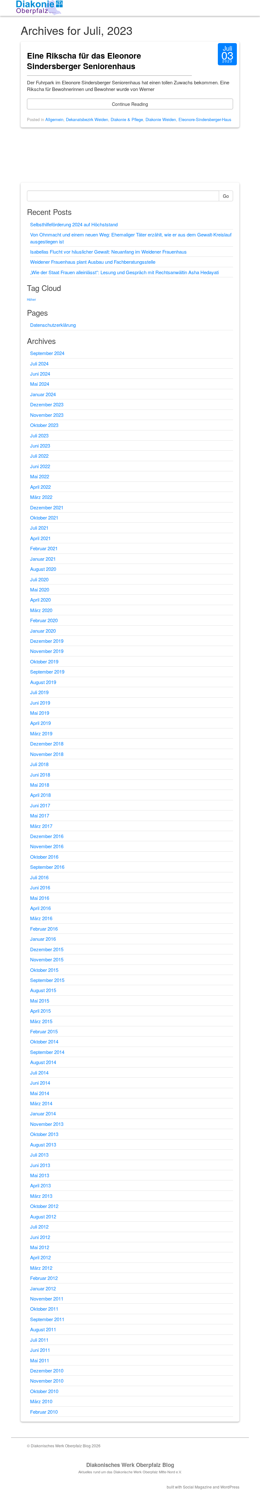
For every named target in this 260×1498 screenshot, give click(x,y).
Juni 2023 (40, 445)
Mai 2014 (39, 1093)
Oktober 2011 (44, 1308)
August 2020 (43, 568)
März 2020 (41, 610)
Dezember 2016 (46, 836)
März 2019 (41, 733)
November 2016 (46, 846)
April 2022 (40, 486)
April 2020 (40, 599)
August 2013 (43, 1144)
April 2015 (40, 1010)
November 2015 (46, 959)
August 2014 (43, 1062)
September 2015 (47, 980)
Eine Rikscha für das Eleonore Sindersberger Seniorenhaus (84, 61)
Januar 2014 (43, 1113)
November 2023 (46, 414)
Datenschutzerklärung (53, 324)
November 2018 (46, 754)
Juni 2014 (40, 1082)
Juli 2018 (39, 764)
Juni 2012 (40, 1237)
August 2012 (43, 1216)
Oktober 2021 (44, 517)
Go (226, 196)
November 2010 (46, 1380)
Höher (31, 299)
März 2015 (41, 1021)
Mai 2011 (39, 1360)
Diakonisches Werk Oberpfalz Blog (130, 1465)
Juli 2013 (39, 1154)
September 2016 (47, 866)
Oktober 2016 (44, 856)
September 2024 (47, 353)
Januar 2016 (43, 938)
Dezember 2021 (46, 507)
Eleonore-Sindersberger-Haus (205, 119)
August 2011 (43, 1329)
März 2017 (41, 826)
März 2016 (41, 918)
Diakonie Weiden (161, 119)
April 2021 (40, 538)
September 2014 (47, 1052)
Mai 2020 (39, 589)
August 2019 (43, 682)
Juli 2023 (39, 435)
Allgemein (54, 119)
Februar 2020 (44, 620)
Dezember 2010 (46, 1370)
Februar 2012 (44, 1278)
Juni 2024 (40, 373)
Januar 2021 (43, 558)
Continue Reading (130, 104)
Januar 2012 (43, 1288)
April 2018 (40, 794)
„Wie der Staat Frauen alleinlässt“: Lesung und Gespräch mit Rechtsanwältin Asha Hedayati (124, 272)
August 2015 (43, 990)
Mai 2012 (39, 1247)
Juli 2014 (39, 1072)
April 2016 (40, 908)
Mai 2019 (39, 712)
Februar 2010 (44, 1411)
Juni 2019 (40, 702)
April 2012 (40, 1257)
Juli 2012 (39, 1226)
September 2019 (47, 671)
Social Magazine (197, 1486)
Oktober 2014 (44, 1041)
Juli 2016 (39, 877)
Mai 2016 (39, 897)
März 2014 (41, 1103)
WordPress (229, 1486)
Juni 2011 (40, 1349)
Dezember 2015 (46, 949)
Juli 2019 (39, 692)
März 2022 (41, 497)
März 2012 (41, 1267)
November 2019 (46, 651)
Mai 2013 (39, 1175)
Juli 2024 (39, 363)
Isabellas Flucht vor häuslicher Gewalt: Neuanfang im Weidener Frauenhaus (108, 251)
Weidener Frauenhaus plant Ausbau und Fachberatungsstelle (92, 261)
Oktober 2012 (44, 1206)
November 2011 (46, 1298)
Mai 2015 (39, 1000)
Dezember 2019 (46, 640)
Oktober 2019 (44, 661)
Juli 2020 (39, 579)
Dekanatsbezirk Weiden (87, 119)
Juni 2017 (40, 805)
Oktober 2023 (44, 425)
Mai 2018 (39, 784)
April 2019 (40, 723)
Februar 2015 (44, 1031)
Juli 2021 (39, 527)
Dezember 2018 (46, 743)
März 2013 (41, 1195)
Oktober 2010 (44, 1391)
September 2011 (47, 1319)
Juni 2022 (40, 466)
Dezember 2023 (46, 404)
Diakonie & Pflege (127, 119)
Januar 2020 (43, 630)
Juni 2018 (40, 774)
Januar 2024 (43, 394)
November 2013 (46, 1123)
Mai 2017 (39, 815)
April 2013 (40, 1185)
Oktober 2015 (44, 969)
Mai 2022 (39, 476)
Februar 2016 (44, 928)
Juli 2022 (39, 455)
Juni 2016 (40, 887)
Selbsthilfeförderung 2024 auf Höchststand (74, 224)
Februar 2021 (44, 548)
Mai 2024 (39, 383)
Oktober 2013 (44, 1134)
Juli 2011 (39, 1339)
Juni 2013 (40, 1165)
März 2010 (41, 1401)
